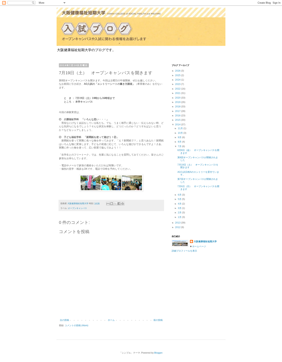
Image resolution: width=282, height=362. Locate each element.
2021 (178, 93)
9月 (180, 137)
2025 (178, 75)
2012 (178, 227)
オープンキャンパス (77, 208)
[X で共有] (115, 203)
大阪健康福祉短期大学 (205, 241)
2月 (180, 212)
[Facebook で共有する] (119, 203)
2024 (178, 79)
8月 (180, 141)
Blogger (158, 352)
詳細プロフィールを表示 (184, 250)
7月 (180, 146)
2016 (178, 115)
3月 (180, 208)
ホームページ (199, 246)
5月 (180, 199)
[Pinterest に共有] (123, 203)
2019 (178, 102)
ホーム (111, 320)
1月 (180, 217)
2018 (178, 106)
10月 (180, 133)
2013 (178, 222)
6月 (180, 194)
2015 (178, 120)
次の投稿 (64, 320)
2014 (178, 124)
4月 (180, 203)
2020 (178, 97)
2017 (178, 111)
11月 (180, 128)
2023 (178, 84)
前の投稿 (158, 320)
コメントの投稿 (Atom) (76, 325)
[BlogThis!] (112, 203)
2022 (178, 88)
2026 (178, 70)
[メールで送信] (108, 203)
